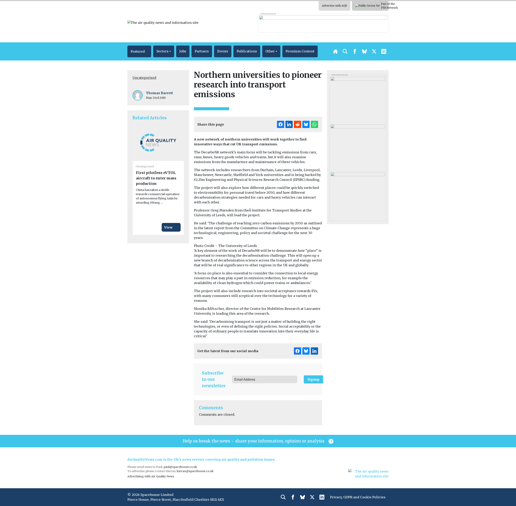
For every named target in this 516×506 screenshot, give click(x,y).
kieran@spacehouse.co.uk (195, 471)
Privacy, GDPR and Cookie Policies (357, 497)
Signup (313, 379)
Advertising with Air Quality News (150, 476)
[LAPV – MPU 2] (358, 99)
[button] (139, 51)
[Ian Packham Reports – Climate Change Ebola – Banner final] (323, 23)
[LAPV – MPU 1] (358, 147)
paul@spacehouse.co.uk (180, 467)
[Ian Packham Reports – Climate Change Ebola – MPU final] (358, 194)
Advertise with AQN (334, 5)
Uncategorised (144, 78)
